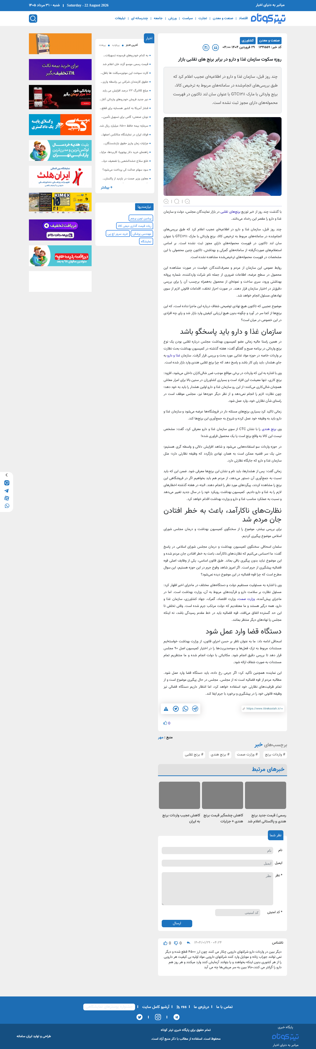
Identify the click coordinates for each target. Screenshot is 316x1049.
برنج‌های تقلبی (230, 212)
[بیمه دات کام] (60, 71)
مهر (160, 737)
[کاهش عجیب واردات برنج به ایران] (179, 795)
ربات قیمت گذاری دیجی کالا (134, 226)
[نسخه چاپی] (215, 47)
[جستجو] (33, 18)
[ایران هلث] (60, 178)
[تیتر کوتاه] (268, 18)
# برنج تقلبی (194, 755)
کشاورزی (248, 40)
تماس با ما (224, 1007)
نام (280, 850)
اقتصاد (243, 18)
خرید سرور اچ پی (118, 234)
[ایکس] (139, 1017)
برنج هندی (269, 429)
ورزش (172, 18)
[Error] (166, 708)
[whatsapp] (6, 505)
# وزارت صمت (247, 755)
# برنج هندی (220, 755)
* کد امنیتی (274, 912)
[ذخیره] (206, 47)
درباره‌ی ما (201, 1007)
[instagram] (6, 482)
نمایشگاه (146, 241)
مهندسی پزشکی (142, 234)
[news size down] (187, 201)
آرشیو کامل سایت (155, 1007)
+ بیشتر (106, 187)
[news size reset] (177, 201)
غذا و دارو (173, 355)
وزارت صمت (246, 599)
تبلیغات (120, 18)
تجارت (202, 18)
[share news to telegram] (195, 708)
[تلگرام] (175, 1017)
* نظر (278, 875)
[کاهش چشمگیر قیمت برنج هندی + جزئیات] (222, 795)
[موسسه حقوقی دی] (60, 126)
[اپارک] (60, 151)
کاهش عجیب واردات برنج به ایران (181, 818)
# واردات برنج (275, 755)
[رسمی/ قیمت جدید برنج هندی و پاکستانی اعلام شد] (265, 795)
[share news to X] (175, 708)
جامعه (158, 18)
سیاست (187, 18)
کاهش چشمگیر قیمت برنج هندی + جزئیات (223, 818)
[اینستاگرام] (156, 1017)
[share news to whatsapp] (185, 708)
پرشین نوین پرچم (140, 218)
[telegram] (6, 490)
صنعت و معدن (223, 18)
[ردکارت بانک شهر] (60, 98)
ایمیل (278, 863)
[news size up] (166, 201)
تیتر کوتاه (167, 1030)
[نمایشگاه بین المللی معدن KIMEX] (60, 204)
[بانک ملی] (60, 45)
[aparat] (6, 498)
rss (183, 1007)
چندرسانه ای (139, 18)
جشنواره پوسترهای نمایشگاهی (109, 1007)
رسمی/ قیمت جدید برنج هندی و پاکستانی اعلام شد (267, 818)
